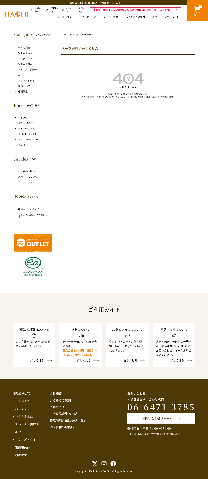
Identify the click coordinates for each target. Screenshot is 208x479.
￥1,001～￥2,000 (27, 134)
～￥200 (22, 117)
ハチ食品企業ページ (63, 413)
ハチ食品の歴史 (26, 171)
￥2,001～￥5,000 (28, 139)
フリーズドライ (172, 16)
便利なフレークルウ (29, 209)
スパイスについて (27, 177)
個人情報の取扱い (62, 427)
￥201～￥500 (25, 123)
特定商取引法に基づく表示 (68, 420)
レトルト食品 (111, 16)
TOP (63, 34)
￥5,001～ (23, 145)
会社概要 (56, 393)
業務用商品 (24, 86)
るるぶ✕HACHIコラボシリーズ (34, 216)
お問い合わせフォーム (157, 418)
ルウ (154, 16)
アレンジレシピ (26, 182)
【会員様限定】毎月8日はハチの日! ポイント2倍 (93, 2)
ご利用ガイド (59, 407)
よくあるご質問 (60, 400)
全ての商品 (24, 47)
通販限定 (23, 91)
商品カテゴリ (22, 393)
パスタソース (89, 16)
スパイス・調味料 (135, 16)
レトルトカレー (65, 16)
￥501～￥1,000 (26, 128)
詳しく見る (37, 360)
